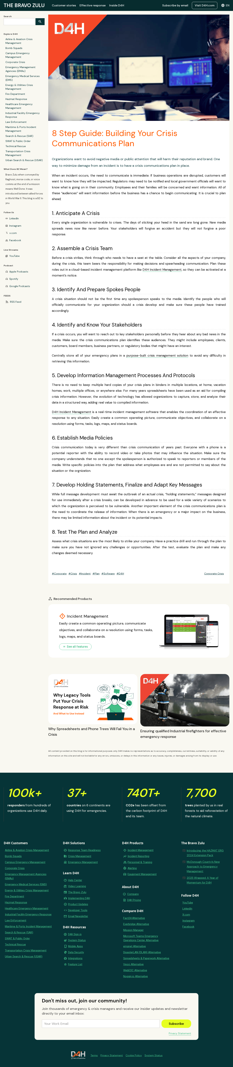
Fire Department (15, 94)
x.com (13, 233)
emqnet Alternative (134, 946)
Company (133, 894)
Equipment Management (142, 874)
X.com (186, 914)
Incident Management (140, 850)
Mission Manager (133, 930)
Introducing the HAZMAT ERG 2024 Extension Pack (205, 853)
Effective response (93, 5)
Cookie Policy (134, 1055)
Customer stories (64, 5)
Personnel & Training (140, 862)
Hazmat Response (16, 99)
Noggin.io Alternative (135, 976)
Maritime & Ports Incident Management (20, 129)
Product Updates (78, 904)
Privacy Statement (180, 1033)
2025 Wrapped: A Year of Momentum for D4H (202, 880)
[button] (225, 5)
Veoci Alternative (133, 964)
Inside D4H (116, 5)
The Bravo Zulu (77, 892)
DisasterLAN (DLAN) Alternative (142, 952)
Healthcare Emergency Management (19, 106)
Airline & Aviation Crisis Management (19, 41)
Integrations (75, 958)
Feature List (75, 964)
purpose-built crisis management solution (157, 355)
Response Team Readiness (84, 850)
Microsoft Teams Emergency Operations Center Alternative (141, 938)
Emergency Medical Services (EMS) (22, 78)
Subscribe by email (175, 5)
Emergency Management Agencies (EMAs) (20, 69)
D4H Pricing (134, 900)
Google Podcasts (19, 286)
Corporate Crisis (15, 62)
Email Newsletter (78, 916)
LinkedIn (14, 218)
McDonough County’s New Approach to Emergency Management (203, 866)
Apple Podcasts (18, 271)
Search (8, 16)
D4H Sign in (75, 934)
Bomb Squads (13, 48)
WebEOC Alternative (135, 970)
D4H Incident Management (162, 270)
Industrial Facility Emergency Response (22, 114)
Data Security (76, 952)
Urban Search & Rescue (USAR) (24, 160)
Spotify (13, 278)
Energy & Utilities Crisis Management (19, 86)
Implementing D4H (79, 898)
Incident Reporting (138, 856)
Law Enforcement (16, 122)
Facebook (15, 240)
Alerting (132, 868)
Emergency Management (83, 862)
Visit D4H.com (204, 5)
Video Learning (77, 886)
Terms (94, 1055)
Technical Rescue (15, 146)
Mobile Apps (75, 946)
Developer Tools (77, 910)
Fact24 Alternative (134, 918)
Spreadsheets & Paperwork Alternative (146, 958)
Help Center (75, 880)
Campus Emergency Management (17, 55)
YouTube (14, 256)
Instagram (15, 225)
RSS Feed (15, 301)
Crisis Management (79, 856)
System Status (77, 940)
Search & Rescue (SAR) (19, 136)
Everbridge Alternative (136, 924)
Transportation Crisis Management (17, 153)
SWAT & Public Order (18, 141)
